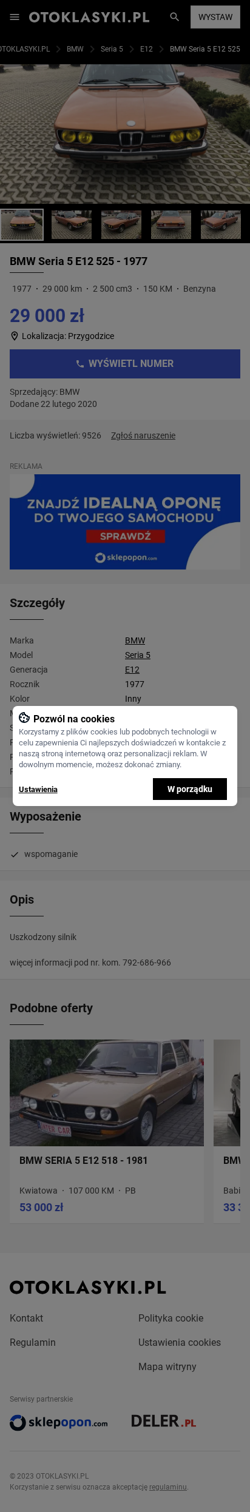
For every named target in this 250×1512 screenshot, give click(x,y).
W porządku (189, 789)
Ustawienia (38, 789)
